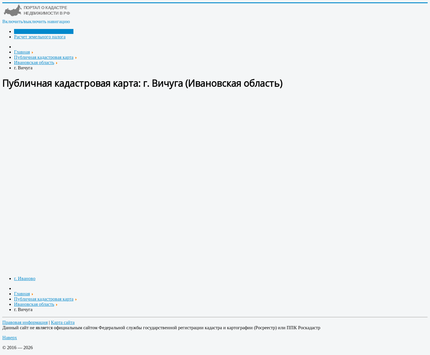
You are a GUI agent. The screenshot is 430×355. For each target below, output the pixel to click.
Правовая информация (25, 322)
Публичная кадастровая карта (43, 31)
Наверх (9, 337)
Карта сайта (63, 322)
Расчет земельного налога (40, 36)
